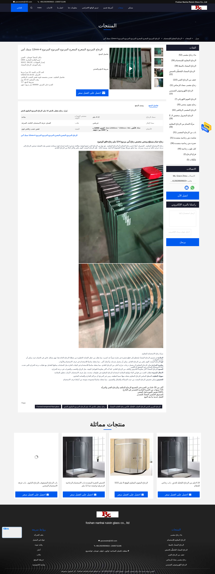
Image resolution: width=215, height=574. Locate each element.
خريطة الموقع (39, 560)
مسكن (130, 8)
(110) (184, 80)
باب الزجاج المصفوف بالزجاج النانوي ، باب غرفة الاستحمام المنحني (85, 484)
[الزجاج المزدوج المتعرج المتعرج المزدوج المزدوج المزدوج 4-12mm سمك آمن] (130, 68)
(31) (184, 132)
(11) (183, 85)
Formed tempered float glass (48, 407)
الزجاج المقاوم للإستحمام (173, 38)
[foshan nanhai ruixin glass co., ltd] (199, 8)
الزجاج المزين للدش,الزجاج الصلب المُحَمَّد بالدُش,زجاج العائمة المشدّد (135, 407)
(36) (183, 60)
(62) (184, 110)
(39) (181, 125)
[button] (158, 86)
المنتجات (188, 38)
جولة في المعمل (39, 540)
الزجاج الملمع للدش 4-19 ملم (38, 483)
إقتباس (19, 8)
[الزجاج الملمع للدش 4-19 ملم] (36, 457)
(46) (187, 149)
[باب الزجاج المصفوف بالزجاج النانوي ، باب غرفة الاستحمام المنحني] (84, 457)
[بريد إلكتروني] (186, 187)
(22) (182, 72)
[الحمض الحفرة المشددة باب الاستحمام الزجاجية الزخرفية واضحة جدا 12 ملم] (131, 457)
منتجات (120, 8)
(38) (185, 66)
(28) (181, 117)
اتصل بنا (60, 8)
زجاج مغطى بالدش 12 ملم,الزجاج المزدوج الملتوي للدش (84, 407)
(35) (186, 105)
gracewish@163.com (23, 2)
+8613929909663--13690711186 (52, 2)
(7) (185, 99)
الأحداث (49, 8)
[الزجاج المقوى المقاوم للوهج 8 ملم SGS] (179, 457)
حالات (39, 555)
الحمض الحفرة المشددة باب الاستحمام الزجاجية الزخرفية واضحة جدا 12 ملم (132, 484)
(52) (187, 55)
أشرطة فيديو (108, 8)
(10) (181, 92)
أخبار (39, 550)
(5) (191, 160)
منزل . (196, 38)
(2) (190, 154)
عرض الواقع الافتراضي (90, 8)
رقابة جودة (39, 545)
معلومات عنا (72, 8)
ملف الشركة (38, 535)
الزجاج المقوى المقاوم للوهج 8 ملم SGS (178, 483)
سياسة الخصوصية (38, 565)
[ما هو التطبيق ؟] (192, 187)
